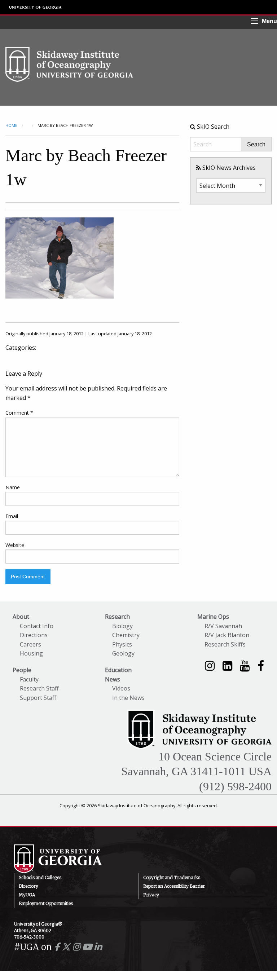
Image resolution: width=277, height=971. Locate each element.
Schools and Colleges (40, 877)
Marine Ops (213, 617)
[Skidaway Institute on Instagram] (210, 665)
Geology (123, 653)
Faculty (29, 679)
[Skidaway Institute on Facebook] (261, 665)
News (112, 679)
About (21, 617)
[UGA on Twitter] (67, 947)
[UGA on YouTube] (88, 947)
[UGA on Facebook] (58, 947)
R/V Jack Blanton (227, 635)
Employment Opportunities (46, 903)
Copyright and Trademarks (171, 877)
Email (11, 516)
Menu (269, 21)
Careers (30, 644)
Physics (122, 644)
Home (11, 125)
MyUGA (27, 894)
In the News (128, 698)
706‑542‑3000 (29, 937)
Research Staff (39, 688)
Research (117, 617)
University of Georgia (35, 7)
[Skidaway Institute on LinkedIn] (227, 665)
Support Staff (38, 698)
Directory (28, 886)
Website (14, 545)
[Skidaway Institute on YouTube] (245, 665)
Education (118, 670)
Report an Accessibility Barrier (174, 886)
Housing (31, 653)
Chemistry (126, 635)
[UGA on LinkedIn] (98, 947)
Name (12, 487)
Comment (19, 412)
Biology (122, 626)
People (22, 670)
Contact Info (36, 626)
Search (256, 144)
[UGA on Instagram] (77, 947)
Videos (121, 688)
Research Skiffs (225, 644)
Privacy (151, 894)
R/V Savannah (223, 626)
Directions (34, 635)
